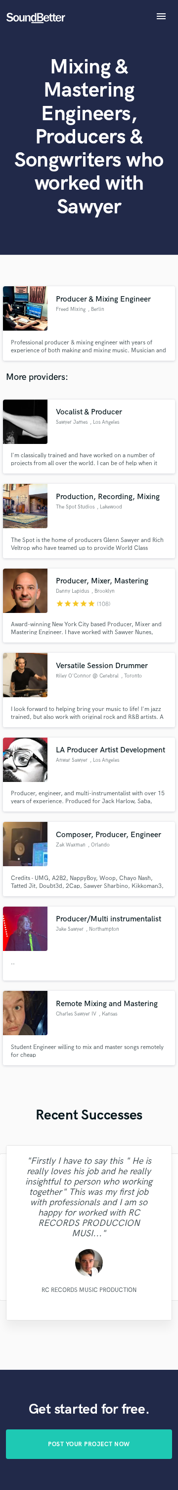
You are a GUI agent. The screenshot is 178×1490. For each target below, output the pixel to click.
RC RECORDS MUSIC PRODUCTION (89, 1290)
